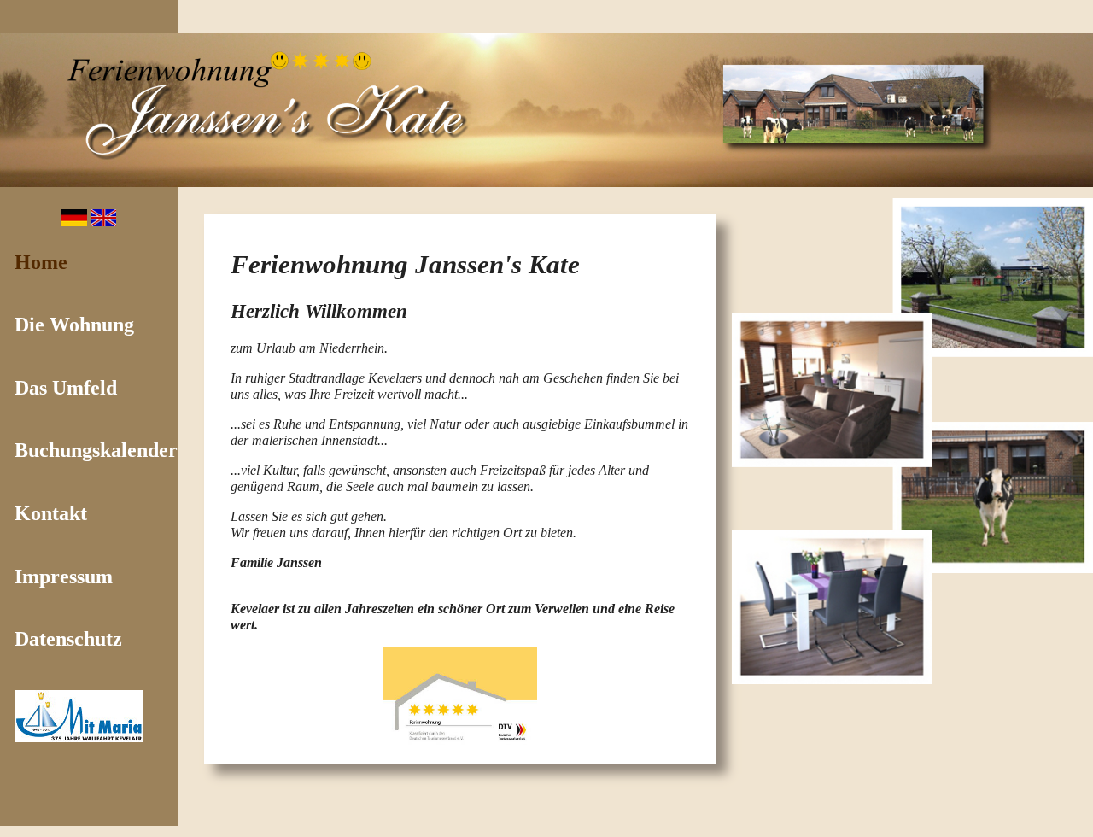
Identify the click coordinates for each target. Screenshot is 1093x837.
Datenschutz (68, 639)
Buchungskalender (96, 450)
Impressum (64, 576)
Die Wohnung (74, 324)
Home (41, 262)
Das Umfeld (66, 388)
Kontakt (51, 513)
